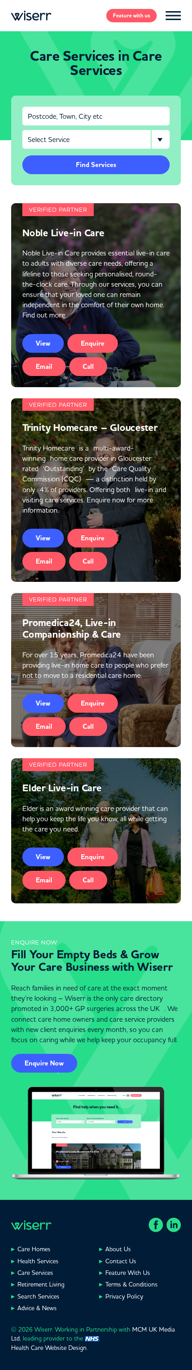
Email (44, 366)
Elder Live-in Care (62, 788)
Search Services (38, 1296)
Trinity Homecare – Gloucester (90, 427)
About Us (118, 1249)
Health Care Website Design (49, 1348)
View (43, 343)
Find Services (96, 164)
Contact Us (120, 1261)
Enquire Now (44, 1063)
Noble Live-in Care (63, 233)
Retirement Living (40, 1284)
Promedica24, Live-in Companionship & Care (71, 628)
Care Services (35, 1273)
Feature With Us (127, 1273)
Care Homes (33, 1249)
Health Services (37, 1261)
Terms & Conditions (131, 1284)
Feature (131, 15)
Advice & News (37, 1308)
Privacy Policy (124, 1296)
